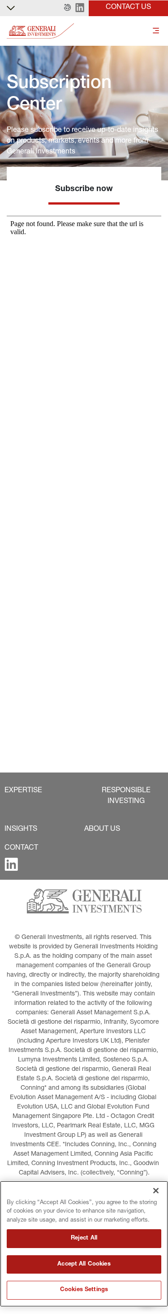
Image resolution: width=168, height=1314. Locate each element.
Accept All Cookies (83, 1264)
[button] (67, 8)
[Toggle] (156, 31)
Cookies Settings (84, 1290)
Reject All (84, 1238)
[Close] (156, 1190)
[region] (84, 1244)
